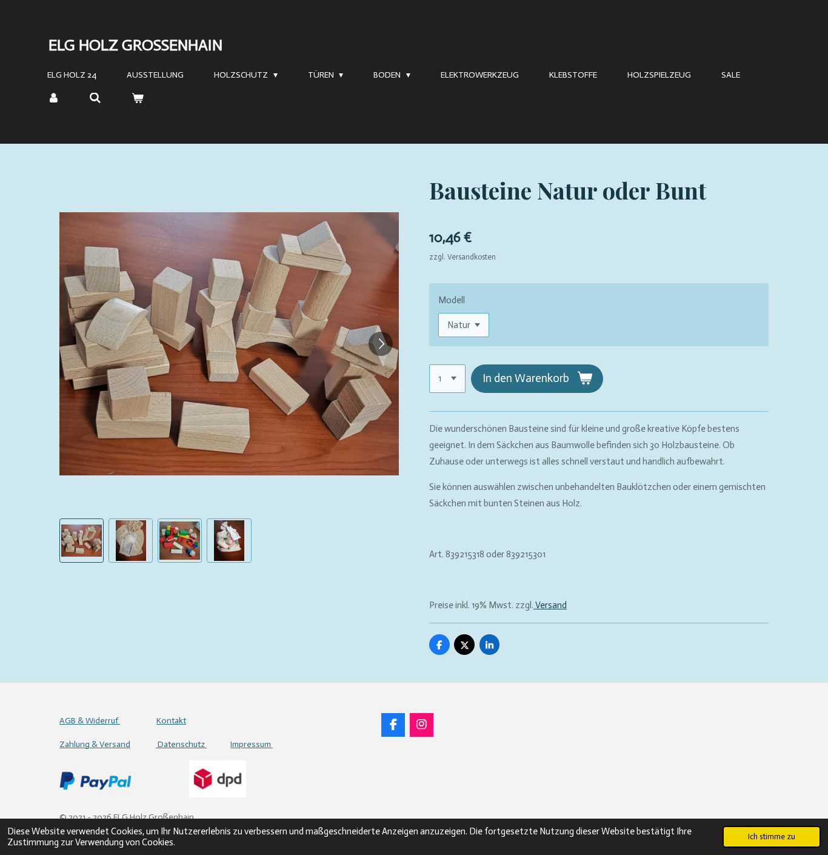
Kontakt (171, 721)
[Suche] (96, 98)
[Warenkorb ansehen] (137, 98)
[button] (81, 540)
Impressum (251, 744)
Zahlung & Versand (94, 744)
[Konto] (53, 98)
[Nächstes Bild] (381, 344)
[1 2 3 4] (447, 378)
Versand (550, 605)
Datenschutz (181, 744)
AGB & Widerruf (89, 721)
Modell (451, 300)
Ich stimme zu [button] (771, 836)
